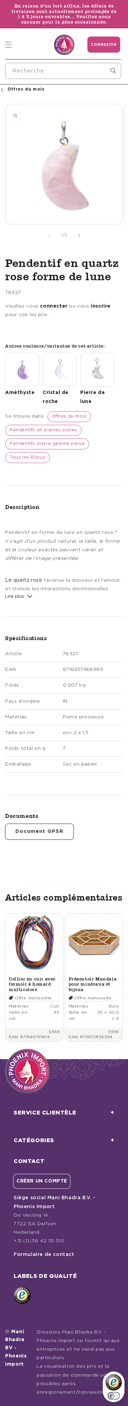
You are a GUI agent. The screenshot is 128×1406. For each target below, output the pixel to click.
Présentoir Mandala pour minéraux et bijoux (93, 984)
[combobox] (63, 71)
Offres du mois (69, 416)
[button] (8, 44)
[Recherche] (113, 70)
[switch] (114, 1396)
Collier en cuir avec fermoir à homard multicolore (32, 984)
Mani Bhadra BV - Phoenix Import (16, 1348)
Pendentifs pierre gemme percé (47, 444)
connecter (53, 306)
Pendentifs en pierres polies (43, 430)
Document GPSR (39, 831)
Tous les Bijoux (27, 457)
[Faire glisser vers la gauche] (49, 235)
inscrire (101, 306)
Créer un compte (41, 1181)
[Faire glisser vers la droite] (79, 235)
